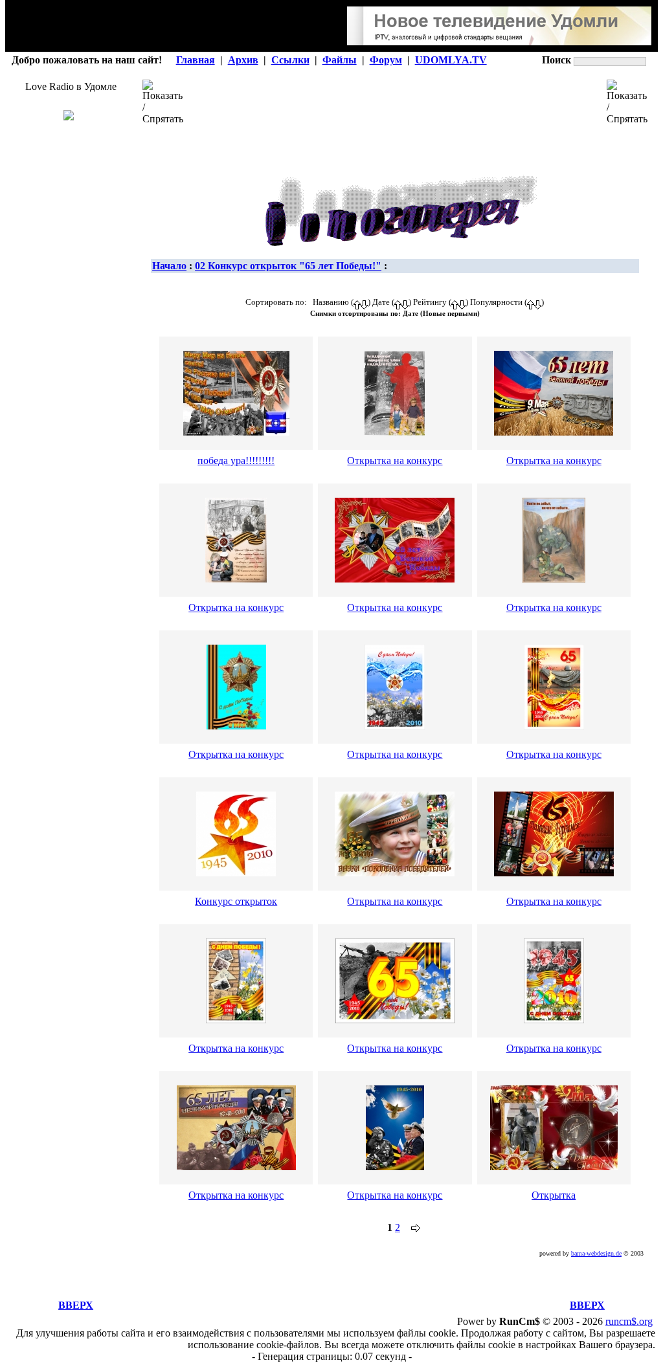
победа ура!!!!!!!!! (236, 460)
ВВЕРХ (75, 1305)
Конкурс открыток (236, 901)
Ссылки (290, 59)
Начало (169, 265)
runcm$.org (629, 1321)
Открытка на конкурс (394, 460)
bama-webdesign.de (596, 1253)
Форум (386, 59)
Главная (195, 59)
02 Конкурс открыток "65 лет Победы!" (288, 265)
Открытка (554, 1195)
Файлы (339, 59)
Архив (243, 59)
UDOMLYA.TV (451, 59)
